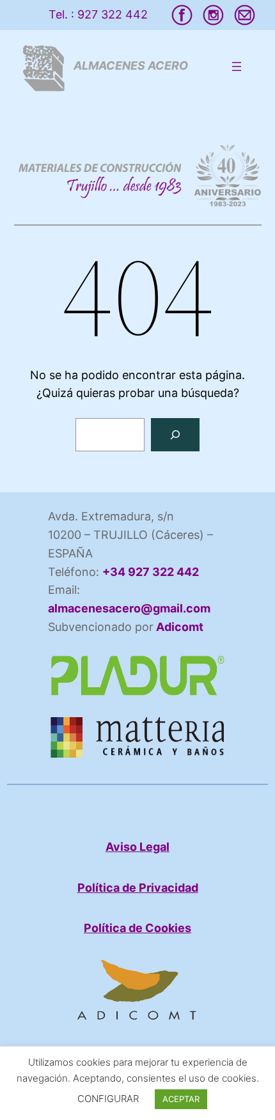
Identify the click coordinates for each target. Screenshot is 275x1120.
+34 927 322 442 (150, 572)
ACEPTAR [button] (181, 1099)
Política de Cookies (137, 928)
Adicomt (178, 627)
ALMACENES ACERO (131, 65)
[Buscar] (175, 434)
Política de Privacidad (137, 887)
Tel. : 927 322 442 (98, 14)
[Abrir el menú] (236, 66)
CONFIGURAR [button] (108, 1099)
